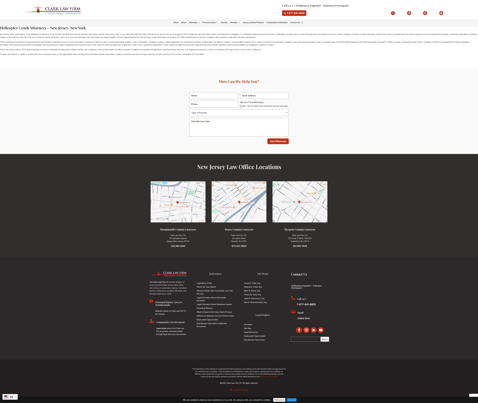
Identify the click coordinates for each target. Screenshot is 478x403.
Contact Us (295, 22)
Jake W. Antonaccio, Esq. (254, 298)
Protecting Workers (205, 308)
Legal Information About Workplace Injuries (214, 304)
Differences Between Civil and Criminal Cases (215, 316)
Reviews (234, 22)
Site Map (247, 328)
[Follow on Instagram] (409, 13)
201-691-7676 (300, 246)
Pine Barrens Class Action (254, 340)
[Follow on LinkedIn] (425, 13)
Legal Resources (251, 332)
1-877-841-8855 (296, 13)
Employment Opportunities (207, 320)
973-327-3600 (239, 246)
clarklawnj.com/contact (268, 377)
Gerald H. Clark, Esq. (252, 283)
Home (175, 22)
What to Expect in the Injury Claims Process (214, 312)
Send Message (278, 141)
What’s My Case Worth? (206, 287)
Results (224, 22)
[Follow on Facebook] (393, 13)
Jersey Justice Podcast (253, 22)
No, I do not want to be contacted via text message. (265, 106)
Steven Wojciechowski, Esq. (255, 302)
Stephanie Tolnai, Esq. (253, 287)
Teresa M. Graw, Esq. (252, 295)
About (183, 22)
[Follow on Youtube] (441, 13)
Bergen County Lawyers (300, 229)
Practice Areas (209, 22)
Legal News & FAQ (204, 283)
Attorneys (193, 22)
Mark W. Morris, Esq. (252, 291)
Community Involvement (276, 22)
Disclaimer (248, 324)
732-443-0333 (178, 246)
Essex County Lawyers (239, 229)
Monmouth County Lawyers (178, 229)
